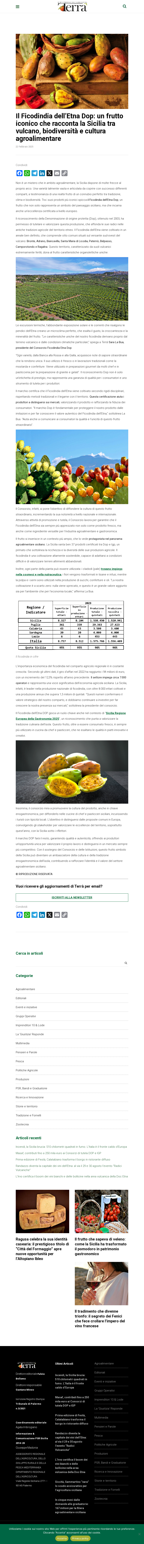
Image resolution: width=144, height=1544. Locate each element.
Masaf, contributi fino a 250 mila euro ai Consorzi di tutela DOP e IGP (58, 1153)
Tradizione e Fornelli (28, 1115)
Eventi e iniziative (26, 1007)
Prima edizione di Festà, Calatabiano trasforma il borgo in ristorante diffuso (63, 1159)
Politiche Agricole (27, 1070)
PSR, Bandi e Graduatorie (31, 1088)
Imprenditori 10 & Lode (30, 1025)
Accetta (62, 1538)
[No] (139, 1534)
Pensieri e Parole (26, 1052)
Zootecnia (22, 1124)
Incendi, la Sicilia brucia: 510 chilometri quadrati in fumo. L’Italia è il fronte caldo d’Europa (71, 1146)
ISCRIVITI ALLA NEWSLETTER (72, 897)
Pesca (20, 1061)
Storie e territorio (27, 1106)
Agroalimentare (25, 989)
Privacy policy (80, 1538)
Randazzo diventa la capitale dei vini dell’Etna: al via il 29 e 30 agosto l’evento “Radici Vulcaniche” (71, 1441)
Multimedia (22, 1043)
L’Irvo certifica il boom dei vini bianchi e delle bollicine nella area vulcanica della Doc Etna (72, 1176)
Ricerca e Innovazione (30, 1097)
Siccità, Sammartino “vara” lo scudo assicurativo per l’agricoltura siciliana (72, 1486)
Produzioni (22, 1079)
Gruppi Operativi (26, 1016)
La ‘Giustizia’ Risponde (30, 1034)
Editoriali (21, 998)
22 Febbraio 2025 (24, 146)
